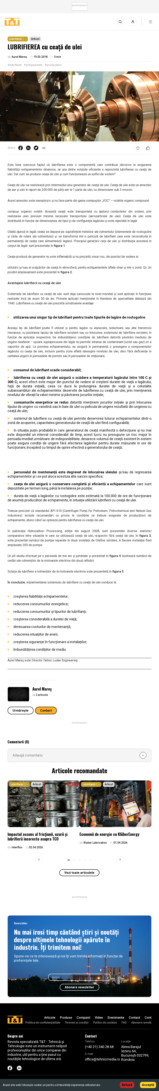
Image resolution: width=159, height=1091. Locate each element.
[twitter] (36, 148)
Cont (148, 1017)
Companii (83, 1017)
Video (99, 1017)
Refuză (127, 1085)
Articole (49, 1017)
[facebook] (20, 148)
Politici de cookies (105, 1022)
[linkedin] (28, 148)
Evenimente (116, 1017)
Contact (46, 710)
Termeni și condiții (77, 1022)
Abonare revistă (141, 1022)
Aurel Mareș (42, 689)
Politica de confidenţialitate (42, 1022)
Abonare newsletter (79, 987)
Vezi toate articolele (79, 873)
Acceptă (148, 1085)
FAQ (124, 1022)
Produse (66, 1017)
